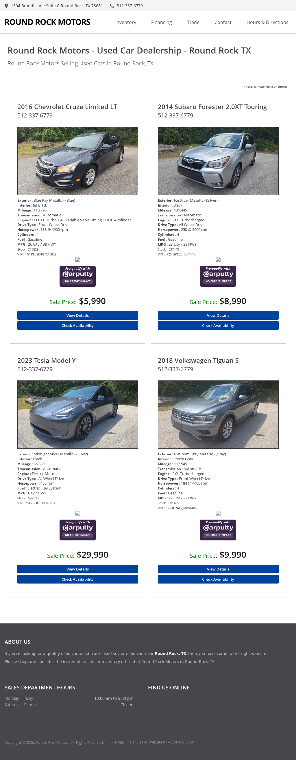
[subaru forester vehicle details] (218, 161)
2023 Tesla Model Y (46, 360)
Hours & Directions (267, 22)
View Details (77, 315)
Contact (223, 22)
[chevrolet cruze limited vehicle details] (78, 161)
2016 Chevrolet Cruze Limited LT (67, 106)
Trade (193, 22)
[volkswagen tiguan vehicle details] (218, 414)
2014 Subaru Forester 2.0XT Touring (212, 106)
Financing (161, 22)
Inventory (125, 22)
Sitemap (117, 742)
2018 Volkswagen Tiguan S (198, 360)
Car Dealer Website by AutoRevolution (162, 742)
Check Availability (78, 325)
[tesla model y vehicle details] (78, 414)
